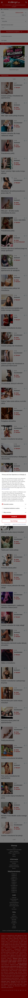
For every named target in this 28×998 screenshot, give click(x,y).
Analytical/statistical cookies (12, 508)
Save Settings (14, 521)
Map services (7, 512)
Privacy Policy (7, 524)
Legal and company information (19, 524)
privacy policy (5, 489)
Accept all (14, 516)
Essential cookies (8, 504)
